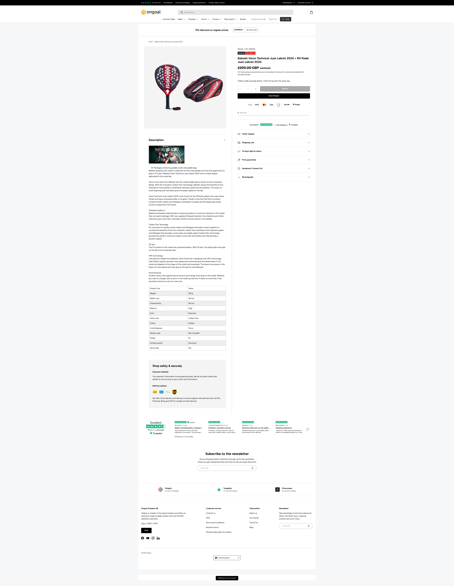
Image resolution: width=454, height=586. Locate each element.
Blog (251, 527)
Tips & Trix (273, 19)
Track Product (273, 96)
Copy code (253, 30)
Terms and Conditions (215, 522)
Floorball (191, 19)
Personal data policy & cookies (218, 532)
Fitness (215, 19)
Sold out (285, 89)
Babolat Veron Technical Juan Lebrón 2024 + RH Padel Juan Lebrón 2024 (169, 42)
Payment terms (212, 527)
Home (151, 42)
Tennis (204, 19)
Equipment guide (258, 19)
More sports (229, 19)
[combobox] (235, 12)
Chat (146, 530)
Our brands (254, 518)
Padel (180, 19)
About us (253, 513)
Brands (243, 19)
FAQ (208, 518)
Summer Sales (169, 19)
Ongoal (148, 553)
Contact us (210, 513)
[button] (311, 12)
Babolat (240, 49)
